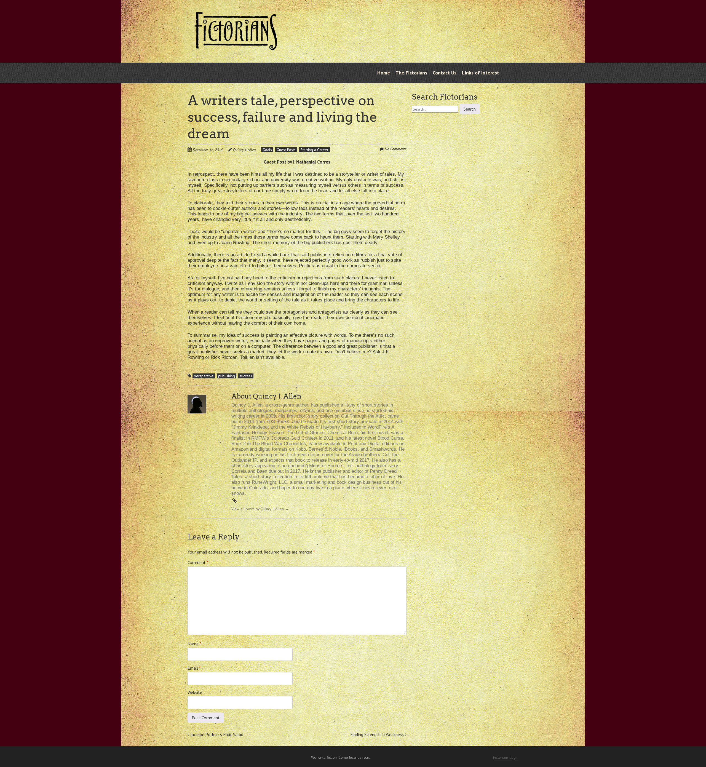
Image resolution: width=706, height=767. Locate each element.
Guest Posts (286, 149)
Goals (267, 149)
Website (195, 692)
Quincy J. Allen (244, 149)
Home (383, 73)
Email (194, 668)
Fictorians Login (505, 757)
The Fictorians (411, 73)
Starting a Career (314, 149)
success (246, 375)
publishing (226, 375)
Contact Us (444, 73)
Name (194, 643)
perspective (203, 375)
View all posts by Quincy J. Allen (260, 508)
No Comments (396, 148)
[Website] (234, 501)
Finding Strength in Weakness (377, 734)
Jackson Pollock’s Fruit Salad (216, 734)
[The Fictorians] (236, 46)
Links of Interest (480, 73)
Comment (198, 562)
